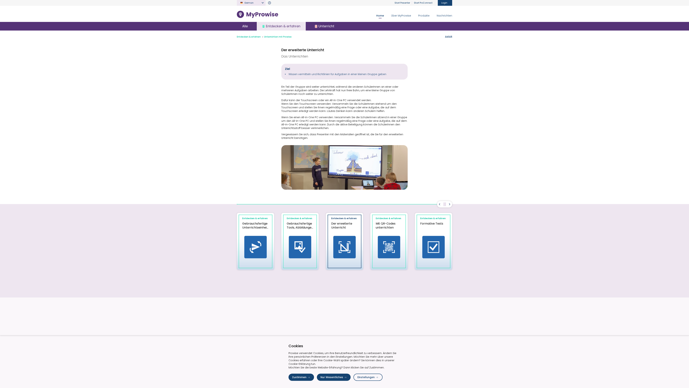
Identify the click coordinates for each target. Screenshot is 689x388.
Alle (245, 26)
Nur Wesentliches (331, 377)
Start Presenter (402, 2)
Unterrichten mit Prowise (278, 36)
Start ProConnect (423, 2)
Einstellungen (366, 377)
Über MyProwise (401, 15)
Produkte (424, 15)
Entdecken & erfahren (249, 36)
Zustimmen (299, 377)
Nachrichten (444, 15)
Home (380, 15)
